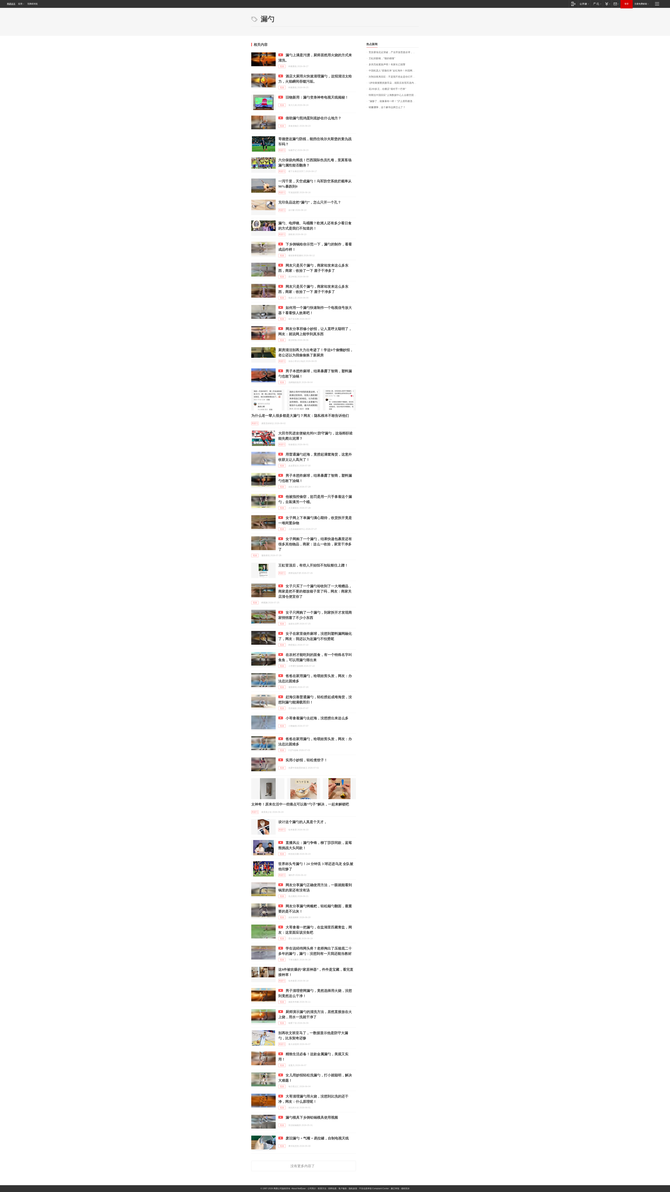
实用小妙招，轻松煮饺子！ (306, 760)
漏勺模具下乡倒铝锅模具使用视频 (312, 1117)
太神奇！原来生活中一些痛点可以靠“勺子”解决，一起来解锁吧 (300, 804)
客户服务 (342, 1188)
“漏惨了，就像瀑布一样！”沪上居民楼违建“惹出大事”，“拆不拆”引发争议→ (394, 101)
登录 (626, 4)
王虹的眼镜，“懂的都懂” (382, 58)
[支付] (607, 4)
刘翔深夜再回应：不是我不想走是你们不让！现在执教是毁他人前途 (394, 76)
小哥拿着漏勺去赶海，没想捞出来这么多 (317, 718)
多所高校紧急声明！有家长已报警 (387, 64)
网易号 (282, 150)
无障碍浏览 (32, 4)
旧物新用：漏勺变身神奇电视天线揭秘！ (317, 97)
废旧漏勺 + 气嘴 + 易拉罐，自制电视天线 (317, 1138)
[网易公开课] (584, 4)
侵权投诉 (405, 1188)
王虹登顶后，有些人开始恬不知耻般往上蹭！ (313, 565)
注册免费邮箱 (640, 4)
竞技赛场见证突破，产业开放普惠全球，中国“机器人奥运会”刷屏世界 (394, 52)
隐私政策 (353, 1188)
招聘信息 (332, 1188)
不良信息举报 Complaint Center (374, 1188)
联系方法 (322, 1188)
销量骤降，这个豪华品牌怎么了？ (387, 107)
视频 (282, 66)
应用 (20, 4)
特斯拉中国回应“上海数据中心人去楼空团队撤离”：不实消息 (394, 95)
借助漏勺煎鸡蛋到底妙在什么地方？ (313, 118)
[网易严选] (596, 4)
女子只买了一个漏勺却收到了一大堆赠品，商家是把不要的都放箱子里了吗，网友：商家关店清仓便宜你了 (315, 591)
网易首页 (11, 4)
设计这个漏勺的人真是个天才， (302, 822)
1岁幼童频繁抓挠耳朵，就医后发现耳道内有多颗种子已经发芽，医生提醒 (394, 83)
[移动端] (573, 4)
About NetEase (298, 1188)
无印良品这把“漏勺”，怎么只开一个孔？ (309, 202)
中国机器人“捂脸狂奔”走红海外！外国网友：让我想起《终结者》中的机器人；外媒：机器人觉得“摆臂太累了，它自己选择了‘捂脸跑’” (394, 70)
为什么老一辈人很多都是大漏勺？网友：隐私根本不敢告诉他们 (300, 415)
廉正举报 (395, 1188)
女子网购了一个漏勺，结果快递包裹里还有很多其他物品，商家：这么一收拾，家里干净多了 (315, 544)
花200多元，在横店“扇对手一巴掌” (387, 89)
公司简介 (312, 1188)
